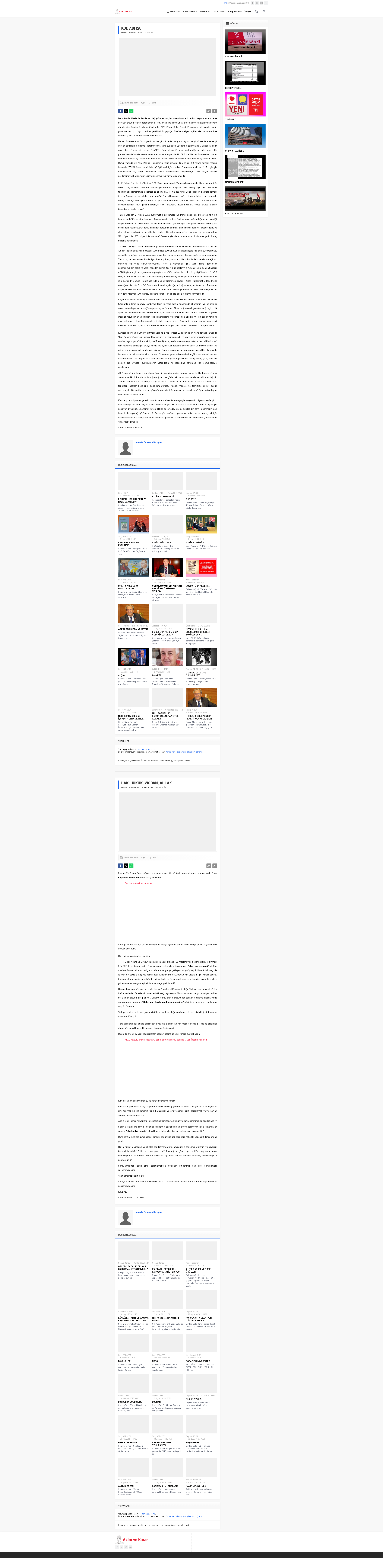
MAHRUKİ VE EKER (234, 182)
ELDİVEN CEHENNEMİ (163, 496)
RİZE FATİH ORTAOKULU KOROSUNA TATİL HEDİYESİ (166, 1270)
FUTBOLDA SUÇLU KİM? (130, 1401)
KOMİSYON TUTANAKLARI (165, 1485)
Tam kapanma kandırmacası (138, 883)
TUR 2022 (191, 499)
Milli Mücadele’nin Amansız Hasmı (165, 1319)
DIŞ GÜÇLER (124, 1361)
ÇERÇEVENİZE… (233, 88)
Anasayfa (125, 32)
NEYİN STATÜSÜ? (195, 542)
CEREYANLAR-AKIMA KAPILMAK (128, 543)
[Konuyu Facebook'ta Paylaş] (120, 111)
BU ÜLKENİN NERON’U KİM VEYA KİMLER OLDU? (165, 633)
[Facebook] (252, 3)
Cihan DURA (123, 493)
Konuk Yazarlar (158, 579)
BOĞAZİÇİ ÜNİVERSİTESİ (198, 1361)
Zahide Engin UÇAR (160, 536)
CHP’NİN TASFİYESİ (234, 150)
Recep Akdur (123, 626)
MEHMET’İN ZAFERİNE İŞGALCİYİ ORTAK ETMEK (130, 717)
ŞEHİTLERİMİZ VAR (161, 542)
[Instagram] (261, 3)
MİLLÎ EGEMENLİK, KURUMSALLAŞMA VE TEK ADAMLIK (165, 716)
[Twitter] (257, 3)
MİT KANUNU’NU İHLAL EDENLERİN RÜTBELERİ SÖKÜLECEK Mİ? (198, 632)
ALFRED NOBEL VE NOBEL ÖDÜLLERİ (199, 1270)
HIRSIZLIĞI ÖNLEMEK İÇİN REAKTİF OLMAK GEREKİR (199, 717)
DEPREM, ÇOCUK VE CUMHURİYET (196, 674)
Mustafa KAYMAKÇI (126, 1311)
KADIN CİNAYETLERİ (196, 1485)
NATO (155, 1361)
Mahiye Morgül (124, 1263)
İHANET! (156, 675)
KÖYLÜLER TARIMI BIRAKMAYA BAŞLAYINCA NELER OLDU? (133, 1319)
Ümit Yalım (190, 626)
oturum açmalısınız (146, 749)
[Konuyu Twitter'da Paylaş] (126, 111)
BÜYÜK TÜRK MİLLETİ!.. (198, 585)
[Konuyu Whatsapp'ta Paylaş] (131, 111)
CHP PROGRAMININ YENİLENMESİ (161, 1443)
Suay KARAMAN (136, 32)
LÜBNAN (156, 1401)
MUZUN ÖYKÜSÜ (194, 1399)
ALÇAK (121, 675)
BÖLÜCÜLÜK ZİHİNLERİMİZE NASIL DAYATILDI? (132, 500)
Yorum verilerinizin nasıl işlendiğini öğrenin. (184, 751)
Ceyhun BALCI (158, 493)
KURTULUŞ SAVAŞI (234, 213)
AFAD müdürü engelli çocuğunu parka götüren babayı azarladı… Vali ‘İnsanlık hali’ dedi (166, 1039)
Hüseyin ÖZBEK (124, 710)
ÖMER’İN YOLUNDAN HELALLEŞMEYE (128, 587)
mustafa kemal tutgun (149, 442)
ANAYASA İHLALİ (233, 56)
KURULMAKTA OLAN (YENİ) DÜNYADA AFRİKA (199, 1319)
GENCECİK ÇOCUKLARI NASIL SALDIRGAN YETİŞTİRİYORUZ (133, 1267)
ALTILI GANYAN (126, 1485)
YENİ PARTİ (231, 119)
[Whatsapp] (266, 3)
